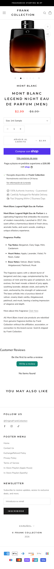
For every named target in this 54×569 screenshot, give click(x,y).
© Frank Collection (27, 532)
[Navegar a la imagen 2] (24, 78)
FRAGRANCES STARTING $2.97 (27, 3)
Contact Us (9, 448)
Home (6, 443)
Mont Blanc (27, 85)
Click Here (33, 310)
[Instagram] (11, 426)
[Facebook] (5, 426)
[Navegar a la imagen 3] (27, 78)
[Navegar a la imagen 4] (30, 78)
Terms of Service (11, 463)
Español (25, 526)
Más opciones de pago (27, 158)
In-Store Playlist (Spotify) (15, 472)
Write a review (27, 363)
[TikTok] (18, 426)
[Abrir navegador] (4, 13)
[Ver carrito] (50, 12)
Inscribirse (16, 511)
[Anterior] (15, 78)
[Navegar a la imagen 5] (33, 78)
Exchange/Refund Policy (15, 453)
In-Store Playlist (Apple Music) (18, 467)
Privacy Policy (10, 458)
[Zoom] (47, 26)
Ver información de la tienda (18, 182)
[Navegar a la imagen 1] (20, 78)
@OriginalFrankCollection (15, 420)
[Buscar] (44, 13)
